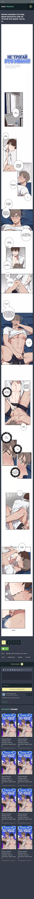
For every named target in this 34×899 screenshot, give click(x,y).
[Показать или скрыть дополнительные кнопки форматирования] (22, 670)
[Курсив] (6, 670)
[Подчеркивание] (8, 670)
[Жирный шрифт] (3, 670)
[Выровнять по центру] (12, 670)
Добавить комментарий (17, 689)
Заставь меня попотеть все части (16, 653)
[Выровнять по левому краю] (10, 670)
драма (20, 657)
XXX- (7, 7)
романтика (11, 657)
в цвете (28, 657)
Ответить (5, 702)
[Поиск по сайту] (32, 1)
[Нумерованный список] (19, 670)
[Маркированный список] (17, 670)
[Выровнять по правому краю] (15, 670)
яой (3, 657)
